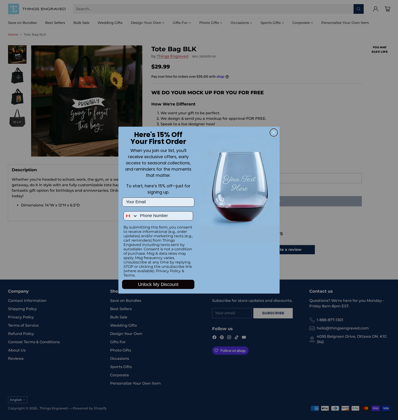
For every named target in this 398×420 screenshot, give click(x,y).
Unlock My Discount (158, 284)
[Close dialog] (274, 133)
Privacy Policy (168, 271)
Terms (129, 275)
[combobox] (131, 215)
